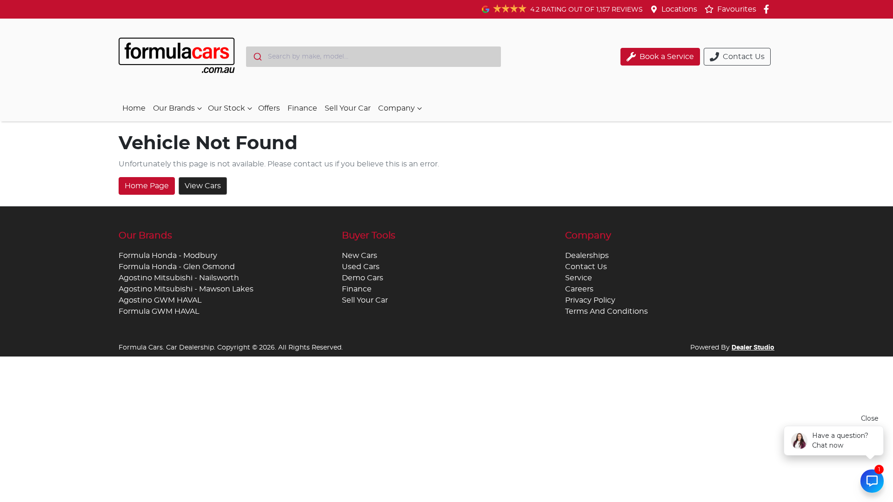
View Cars (203, 186)
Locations (679, 9)
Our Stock (226, 108)
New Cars (359, 255)
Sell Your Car (348, 108)
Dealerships (587, 255)
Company (396, 108)
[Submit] (257, 56)
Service (578, 278)
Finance (302, 108)
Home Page (147, 186)
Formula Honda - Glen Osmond (177, 267)
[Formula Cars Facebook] (768, 9)
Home (134, 108)
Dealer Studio (753, 347)
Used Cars (361, 267)
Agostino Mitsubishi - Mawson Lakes (186, 289)
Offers (269, 108)
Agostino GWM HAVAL (160, 300)
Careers (579, 289)
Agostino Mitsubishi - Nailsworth (179, 278)
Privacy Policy (590, 300)
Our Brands (174, 108)
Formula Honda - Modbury (168, 255)
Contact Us (586, 267)
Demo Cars (362, 278)
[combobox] (373, 56)
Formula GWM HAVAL (159, 311)
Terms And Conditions (606, 311)
